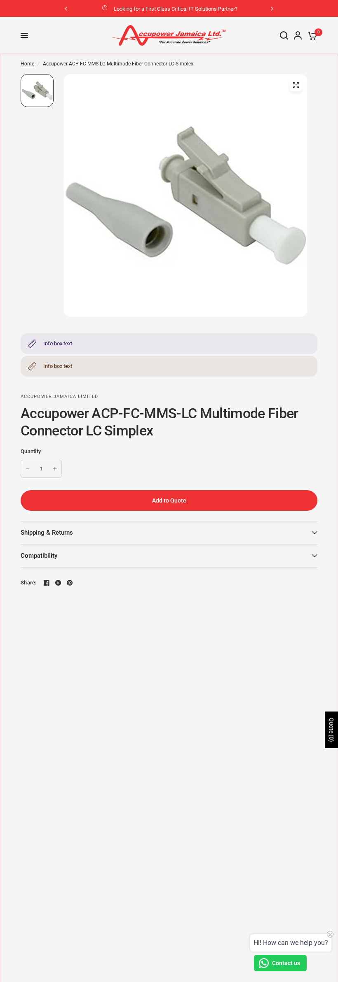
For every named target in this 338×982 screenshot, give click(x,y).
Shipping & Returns (47, 532)
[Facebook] (47, 583)
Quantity (31, 451)
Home (27, 64)
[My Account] (298, 35)
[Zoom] (296, 85)
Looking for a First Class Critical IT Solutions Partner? (175, 9)
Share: (29, 582)
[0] (311, 35)
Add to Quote (169, 500)
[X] (58, 583)
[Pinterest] (70, 583)
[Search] (284, 35)
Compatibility (39, 555)
